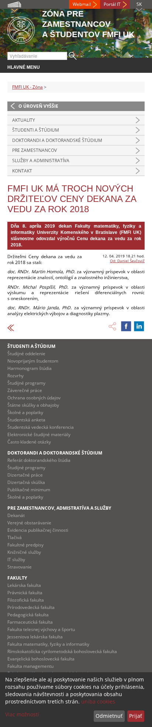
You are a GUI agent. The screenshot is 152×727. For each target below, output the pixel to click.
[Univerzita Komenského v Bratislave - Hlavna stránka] (21, 29)
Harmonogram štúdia (29, 368)
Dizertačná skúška (26, 482)
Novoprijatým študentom (32, 361)
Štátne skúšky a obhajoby (33, 405)
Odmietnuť (109, 715)
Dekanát (16, 515)
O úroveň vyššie (38, 106)
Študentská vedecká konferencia (40, 427)
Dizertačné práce (25, 475)
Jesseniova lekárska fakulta (35, 637)
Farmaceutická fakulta (30, 622)
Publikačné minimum (28, 490)
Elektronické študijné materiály (38, 434)
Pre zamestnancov (34, 150)
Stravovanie (19, 567)
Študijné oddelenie (26, 353)
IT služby (16, 559)
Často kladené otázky (29, 442)
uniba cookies (98, 701)
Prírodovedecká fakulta (31, 607)
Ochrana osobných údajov (34, 398)
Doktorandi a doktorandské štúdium (57, 140)
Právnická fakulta (24, 592)
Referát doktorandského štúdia (38, 460)
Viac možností (22, 714)
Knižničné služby (24, 552)
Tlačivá (14, 537)
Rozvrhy (15, 376)
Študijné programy (26, 383)
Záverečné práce (24, 390)
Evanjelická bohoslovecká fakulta (41, 659)
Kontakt (22, 171)
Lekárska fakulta (24, 585)
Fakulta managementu (30, 666)
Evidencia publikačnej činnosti (37, 530)
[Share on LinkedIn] (139, 326)
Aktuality (23, 120)
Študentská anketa (26, 420)
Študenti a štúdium (35, 130)
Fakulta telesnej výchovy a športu (41, 629)
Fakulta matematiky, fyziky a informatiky (48, 644)
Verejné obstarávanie (29, 523)
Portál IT (112, 4)
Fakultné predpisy (25, 545)
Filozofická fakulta (25, 600)
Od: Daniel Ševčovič (127, 260)
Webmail (82, 4)
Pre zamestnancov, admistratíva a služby (59, 508)
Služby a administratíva (40, 160)
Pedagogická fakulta (28, 615)
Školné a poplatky (25, 412)
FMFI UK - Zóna (27, 87)
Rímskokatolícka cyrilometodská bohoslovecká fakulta (62, 651)
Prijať (135, 715)
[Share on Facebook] (126, 326)
